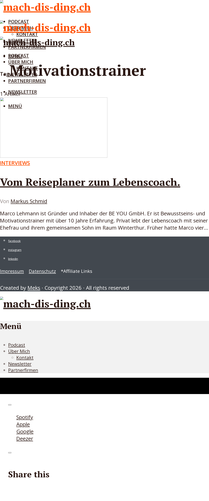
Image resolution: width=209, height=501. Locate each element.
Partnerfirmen (27, 81)
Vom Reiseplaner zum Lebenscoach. (90, 182)
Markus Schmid (29, 201)
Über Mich (19, 351)
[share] (9, 452)
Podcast (18, 55)
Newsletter (22, 92)
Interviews (15, 162)
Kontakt (24, 357)
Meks (34, 287)
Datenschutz (42, 271)
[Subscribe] (9, 404)
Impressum (12, 271)
